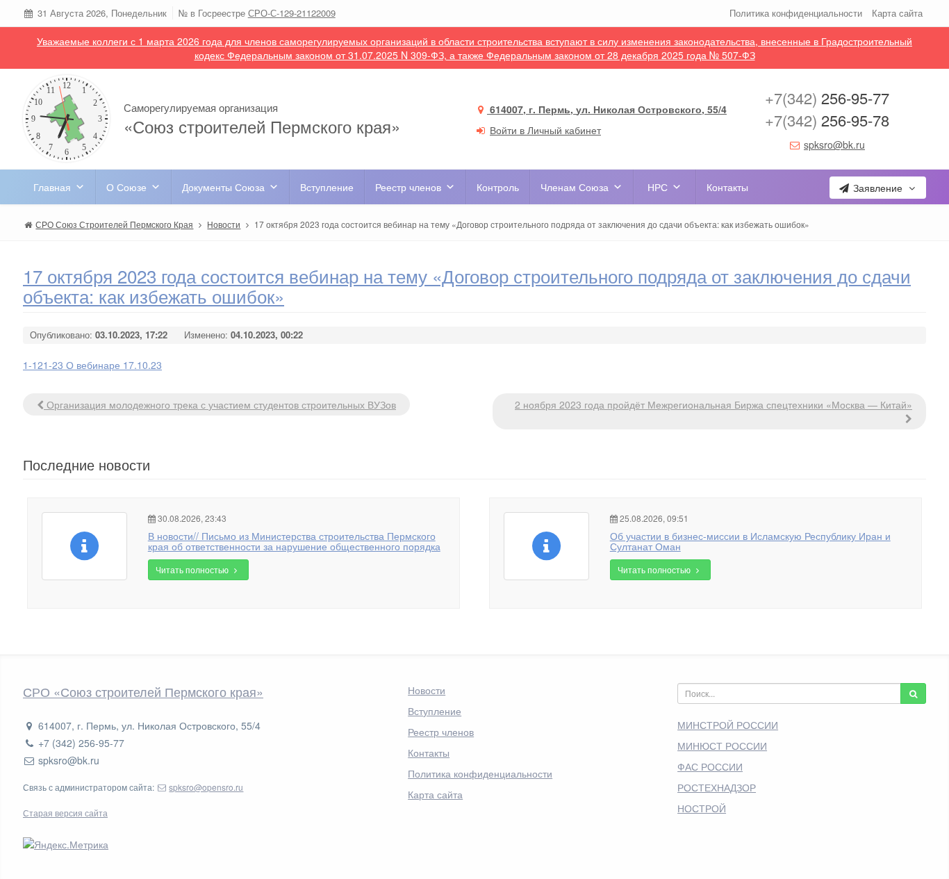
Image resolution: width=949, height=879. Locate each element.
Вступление (327, 187)
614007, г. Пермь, (607, 109)
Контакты (727, 187)
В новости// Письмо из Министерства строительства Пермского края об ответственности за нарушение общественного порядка (294, 541)
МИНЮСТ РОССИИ (722, 746)
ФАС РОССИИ (710, 766)
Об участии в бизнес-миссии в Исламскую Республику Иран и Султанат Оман (750, 541)
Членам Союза (574, 187)
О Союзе (126, 187)
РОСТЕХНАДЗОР (716, 787)
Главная (52, 187)
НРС (657, 187)
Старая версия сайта (65, 813)
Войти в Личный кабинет (545, 130)
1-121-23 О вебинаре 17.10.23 (92, 365)
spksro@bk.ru (834, 144)
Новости (426, 690)
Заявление (877, 188)
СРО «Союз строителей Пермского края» (143, 691)
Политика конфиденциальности (795, 12)
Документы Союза (223, 187)
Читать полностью (193, 569)
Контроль (498, 187)
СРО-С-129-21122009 (292, 12)
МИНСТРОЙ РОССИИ (727, 725)
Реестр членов (408, 187)
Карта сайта (897, 12)
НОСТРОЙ (701, 808)
